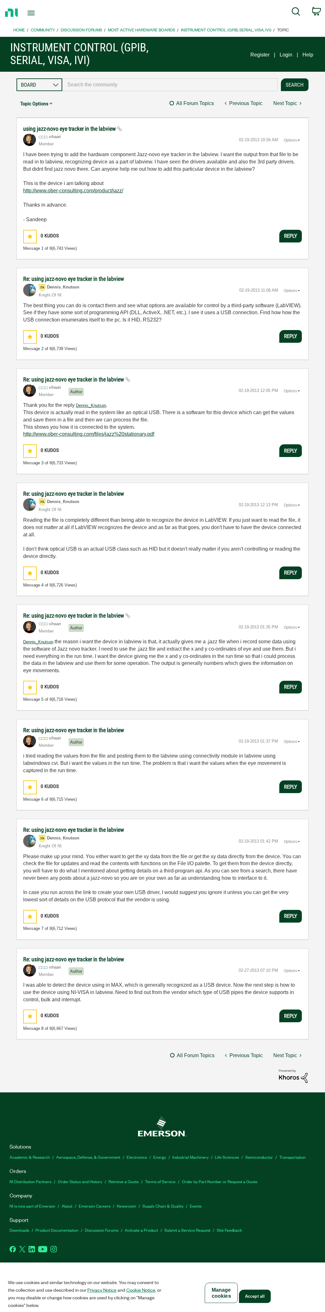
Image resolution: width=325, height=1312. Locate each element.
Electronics (137, 1157)
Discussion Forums (81, 30)
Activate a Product (141, 1230)
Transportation (292, 1157)
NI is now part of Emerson (32, 1206)
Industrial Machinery (190, 1157)
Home (19, 30)
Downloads (19, 1230)
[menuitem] (296, 13)
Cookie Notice (140, 1290)
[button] (29, 236)
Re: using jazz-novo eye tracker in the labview (73, 278)
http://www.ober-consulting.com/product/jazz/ (73, 190)
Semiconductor (259, 1157)
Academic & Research (30, 1157)
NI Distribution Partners (30, 1181)
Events (196, 1206)
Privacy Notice (101, 1290)
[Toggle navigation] (42, 13)
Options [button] (290, 140)
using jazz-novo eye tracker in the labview (70, 128)
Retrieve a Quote (124, 1181)
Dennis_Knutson (91, 405)
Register (259, 54)
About (67, 1206)
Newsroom (126, 1206)
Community (43, 30)
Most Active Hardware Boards (141, 30)
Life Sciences (227, 1157)
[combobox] (170, 84)
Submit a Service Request (187, 1230)
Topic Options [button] (34, 104)
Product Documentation (57, 1230)
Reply (290, 236)
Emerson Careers (94, 1206)
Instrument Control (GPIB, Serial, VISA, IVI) (226, 30)
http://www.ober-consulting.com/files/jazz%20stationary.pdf (88, 434)
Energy (159, 1157)
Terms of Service (160, 1181)
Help (307, 54)
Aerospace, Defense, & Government (88, 1157)
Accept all (255, 1296)
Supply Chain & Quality (163, 1206)
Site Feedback (229, 1230)
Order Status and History (80, 1181)
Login (286, 54)
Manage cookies (221, 1293)
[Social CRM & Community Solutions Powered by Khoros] (293, 1075)
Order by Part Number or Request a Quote (219, 1181)
